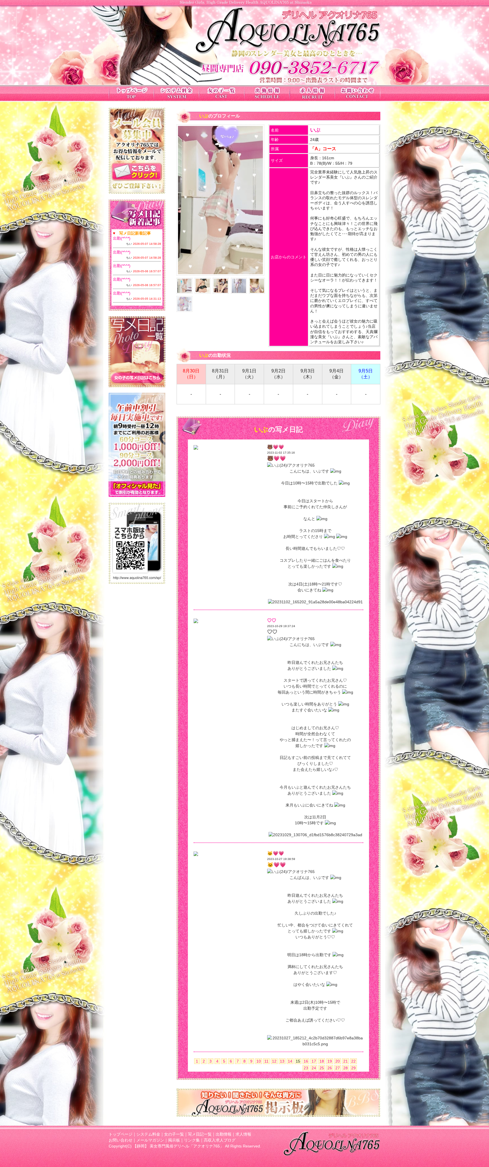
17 (314, 1061)
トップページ (120, 1134)
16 (306, 1061)
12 (274, 1061)
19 (329, 1061)
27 (337, 1068)
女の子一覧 (174, 1134)
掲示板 (174, 1140)
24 (314, 1068)
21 (345, 1061)
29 (353, 1068)
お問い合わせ (120, 1140)
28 (345, 1068)
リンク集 (192, 1140)
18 (321, 1061)
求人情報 (243, 1134)
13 (282, 1061)
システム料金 (148, 1134)
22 (353, 1061)
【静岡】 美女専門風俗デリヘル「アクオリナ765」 (178, 1146)
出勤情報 (223, 1134)
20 (337, 1061)
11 (266, 1061)
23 (306, 1068)
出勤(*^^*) (121, 238)
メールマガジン (150, 1140)
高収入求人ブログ (219, 1140)
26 (329, 1068)
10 (258, 1061)
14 (290, 1061)
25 (321, 1068)
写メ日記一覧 (200, 1134)
